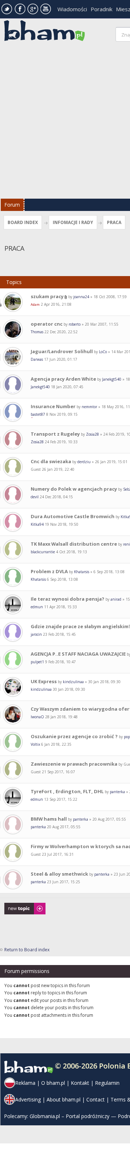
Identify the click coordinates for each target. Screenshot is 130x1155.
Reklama (25, 1082)
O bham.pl (53, 1082)
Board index (23, 222)
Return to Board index (26, 950)
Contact (95, 1099)
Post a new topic (21, 906)
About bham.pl (64, 1099)
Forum (12, 204)
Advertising (28, 1099)
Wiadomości (72, 9)
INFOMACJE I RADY (73, 222)
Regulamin (107, 1082)
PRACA (114, 222)
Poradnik (101, 9)
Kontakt (80, 1082)
